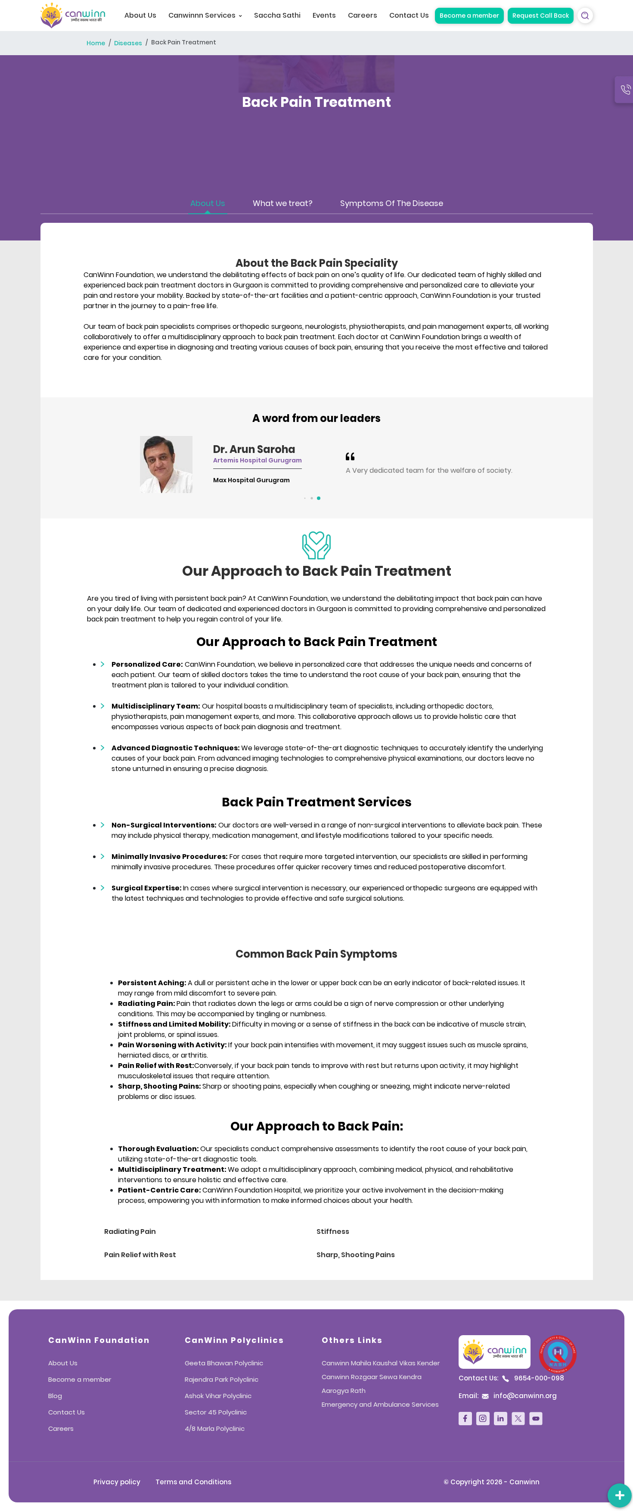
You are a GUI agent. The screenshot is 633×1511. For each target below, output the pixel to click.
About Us (140, 15)
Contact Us (409, 15)
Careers (362, 15)
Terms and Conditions (193, 1481)
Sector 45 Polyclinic (216, 1412)
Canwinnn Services (202, 15)
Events (324, 15)
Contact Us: (511, 1378)
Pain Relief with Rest (140, 1255)
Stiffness (332, 1231)
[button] (303, 498)
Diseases (128, 43)
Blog (55, 1395)
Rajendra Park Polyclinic (221, 1379)
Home (96, 43)
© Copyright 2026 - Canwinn (492, 1481)
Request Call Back (540, 15)
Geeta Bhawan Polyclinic (224, 1362)
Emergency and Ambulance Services (380, 1404)
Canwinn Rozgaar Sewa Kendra (372, 1376)
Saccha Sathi (277, 15)
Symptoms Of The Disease (391, 203)
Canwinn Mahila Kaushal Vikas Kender (381, 1362)
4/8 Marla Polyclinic (215, 1428)
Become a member (469, 15)
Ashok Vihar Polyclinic (218, 1395)
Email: (508, 1396)
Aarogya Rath (344, 1390)
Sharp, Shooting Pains (355, 1255)
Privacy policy (116, 1481)
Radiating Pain (130, 1231)
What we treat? (283, 203)
